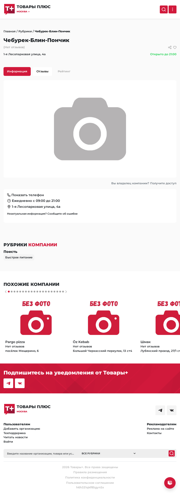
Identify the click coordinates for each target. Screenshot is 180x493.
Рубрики (25, 31)
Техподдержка (15, 433)
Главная (10, 31)
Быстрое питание (18, 257)
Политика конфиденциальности (90, 477)
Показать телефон (27, 195)
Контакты (154, 433)
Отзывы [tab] (42, 71)
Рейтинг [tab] (64, 71)
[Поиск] (164, 9)
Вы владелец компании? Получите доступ (143, 183)
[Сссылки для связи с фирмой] (169, 47)
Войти (8, 441)
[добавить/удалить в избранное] (174, 47)
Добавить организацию (22, 428)
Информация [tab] (17, 71)
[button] (33, 11)
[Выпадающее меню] (172, 9)
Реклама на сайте (160, 428)
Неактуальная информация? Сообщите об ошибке (42, 213)
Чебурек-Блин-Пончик (52, 31)
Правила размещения (90, 472)
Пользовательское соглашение (90, 482)
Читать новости (16, 437)
